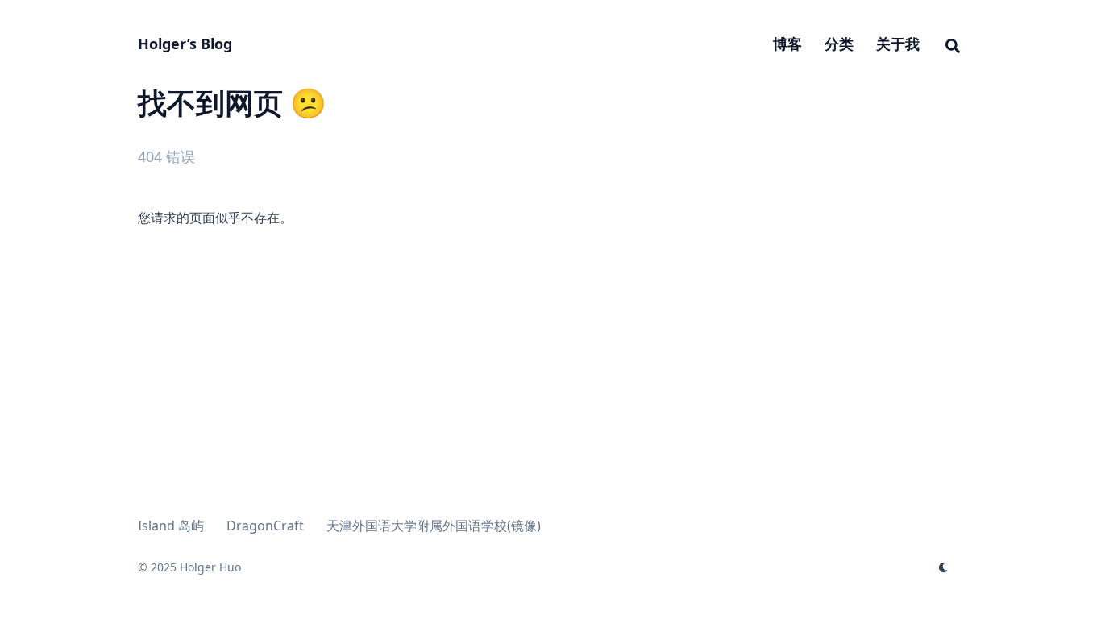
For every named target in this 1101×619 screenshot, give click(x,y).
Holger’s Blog (185, 43)
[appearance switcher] (943, 567)
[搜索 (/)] (952, 43)
